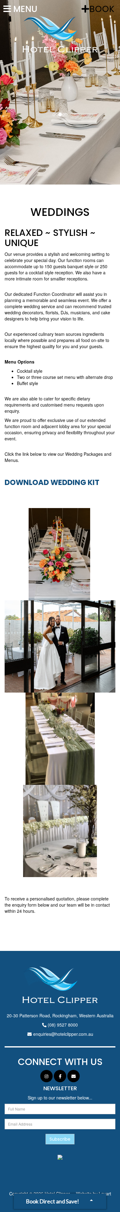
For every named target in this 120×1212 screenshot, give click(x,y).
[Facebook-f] (60, 1076)
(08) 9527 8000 (63, 1025)
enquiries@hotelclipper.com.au (63, 1034)
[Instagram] (46, 1076)
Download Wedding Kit (52, 482)
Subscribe (60, 1139)
